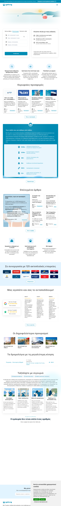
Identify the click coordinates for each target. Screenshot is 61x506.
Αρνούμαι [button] (43, 499)
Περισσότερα (30, 181)
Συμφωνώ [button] (36, 499)
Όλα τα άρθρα (30, 230)
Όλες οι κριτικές (31, 325)
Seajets (28, 364)
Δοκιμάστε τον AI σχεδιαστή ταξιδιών (46, 1)
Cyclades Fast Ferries (39, 363)
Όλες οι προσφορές (30, 117)
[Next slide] (58, 101)
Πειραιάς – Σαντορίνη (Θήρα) (14, 362)
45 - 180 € (51, 362)
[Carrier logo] (7, 271)
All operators (30, 281)
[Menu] (57, 5)
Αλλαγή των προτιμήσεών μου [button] (40, 501)
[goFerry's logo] (8, 4)
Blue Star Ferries (30, 363)
